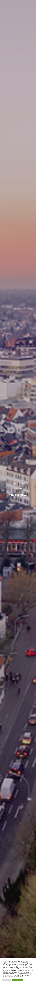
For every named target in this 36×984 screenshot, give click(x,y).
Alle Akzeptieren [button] (17, 980)
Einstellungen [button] (6, 980)
